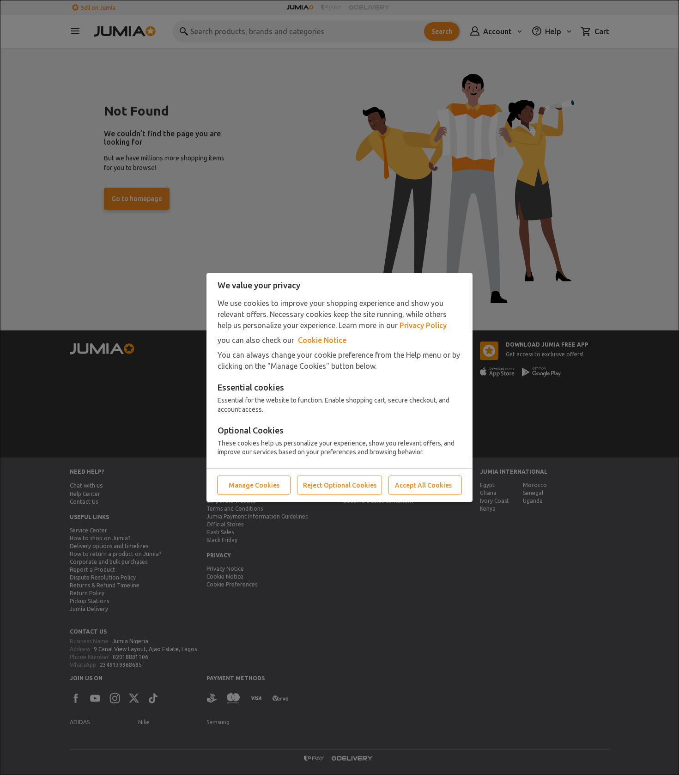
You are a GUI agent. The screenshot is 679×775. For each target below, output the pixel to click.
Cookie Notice (322, 340)
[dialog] (339, 387)
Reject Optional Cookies (339, 485)
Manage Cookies (254, 485)
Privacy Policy (423, 325)
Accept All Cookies (423, 485)
